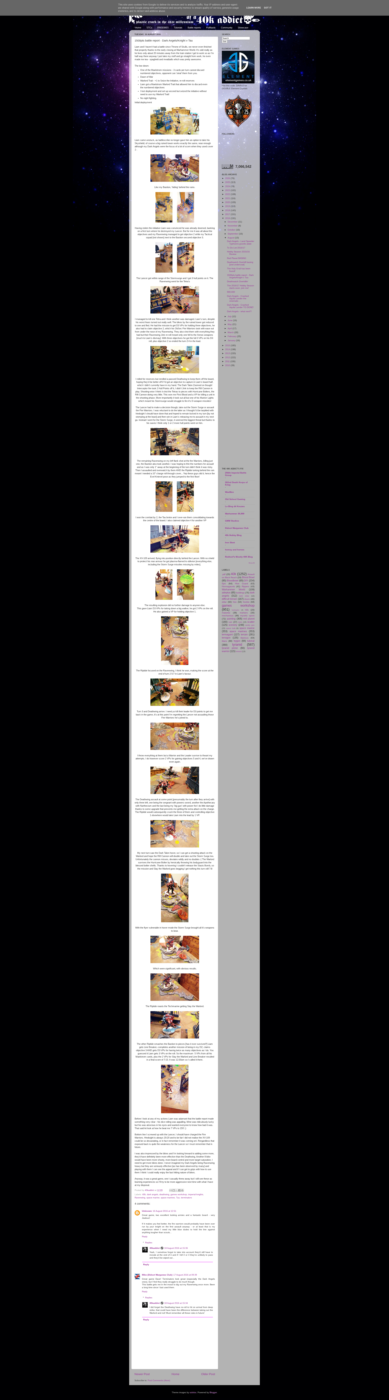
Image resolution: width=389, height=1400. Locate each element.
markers (244, 613)
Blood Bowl (248, 577)
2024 (228, 186)
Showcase (243, 27)
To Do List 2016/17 (236, 248)
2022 (228, 194)
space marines (168, 1198)
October (232, 230)
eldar (224, 602)
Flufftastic (211, 27)
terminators (186, 1198)
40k (144, 1194)
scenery (233, 624)
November (233, 226)
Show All (252, 563)
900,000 (231, 292)
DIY (246, 580)
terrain (244, 634)
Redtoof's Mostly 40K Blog (239, 557)
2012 (228, 357)
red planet (249, 618)
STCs (149, 27)
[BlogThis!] (173, 1190)
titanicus (244, 638)
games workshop (178, 1194)
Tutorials (178, 27)
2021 (228, 198)
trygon (237, 640)
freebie (246, 602)
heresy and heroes (234, 550)
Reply (144, 1236)
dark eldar (244, 596)
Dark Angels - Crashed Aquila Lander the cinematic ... (238, 298)
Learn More (253, 7)
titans (224, 641)
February (232, 336)
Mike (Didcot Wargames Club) (157, 1275)
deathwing (164, 1194)
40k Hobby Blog (233, 535)
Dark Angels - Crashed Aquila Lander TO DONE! (240, 306)
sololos (193, 1392)
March (231, 332)
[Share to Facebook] (179, 1190)
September (233, 234)
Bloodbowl (232, 580)
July (230, 316)
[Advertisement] (238, 417)
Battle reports (194, 27)
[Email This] (170, 1190)
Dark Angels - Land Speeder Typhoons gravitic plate (240, 242)
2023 (228, 190)
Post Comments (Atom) (159, 1380)
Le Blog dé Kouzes (235, 506)
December (233, 222)
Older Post (208, 1374)
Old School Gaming (235, 499)
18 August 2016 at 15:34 (176, 1303)
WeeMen (229, 492)
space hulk (231, 628)
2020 (228, 202)
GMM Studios (232, 521)
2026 (228, 178)
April (230, 328)
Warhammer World (233, 589)
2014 (228, 349)
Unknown (147, 1211)
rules (240, 622)
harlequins (235, 610)
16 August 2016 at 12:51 (164, 1211)
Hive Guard (241, 583)
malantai (226, 613)
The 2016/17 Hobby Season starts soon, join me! (240, 286)
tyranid (237, 644)
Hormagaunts (228, 586)
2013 (228, 353)
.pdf (223, 574)
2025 (228, 182)
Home (138, 27)
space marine (153, 1198)
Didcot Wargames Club (237, 528)
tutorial (251, 640)
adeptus (226, 592)
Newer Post (142, 1374)
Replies (148, 1243)
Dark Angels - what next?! (239, 311)
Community (226, 27)
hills (247, 610)
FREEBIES (163, 27)
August (231, 238)
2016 (228, 218)
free (235, 602)
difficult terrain (229, 599)
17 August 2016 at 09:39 (185, 1275)
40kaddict (155, 1248)
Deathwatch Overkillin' (237, 281)
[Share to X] (176, 1190)
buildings (240, 593)
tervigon (226, 637)
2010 (228, 365)
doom (247, 599)
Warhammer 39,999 (234, 514)
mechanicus (227, 616)
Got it (268, 7)
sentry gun (250, 625)
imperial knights (195, 1194)
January (232, 340)
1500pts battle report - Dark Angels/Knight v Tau (240, 276)
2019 (228, 206)
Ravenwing (140, 1198)
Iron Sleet (230, 542)
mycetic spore (247, 616)
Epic (224, 583)
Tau (178, 1198)
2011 (227, 361)
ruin (230, 622)
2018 (228, 210)
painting (231, 618)
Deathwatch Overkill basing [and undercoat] (240, 263)
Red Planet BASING (236, 258)
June (230, 320)
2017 (228, 214)
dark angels (152, 1194)
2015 (228, 345)
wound (239, 651)
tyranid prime (230, 648)
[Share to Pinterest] (182, 1190)
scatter (251, 621)
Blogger (213, 1392)
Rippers (245, 586)
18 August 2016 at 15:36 (176, 1248)
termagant (227, 634)
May (230, 324)
